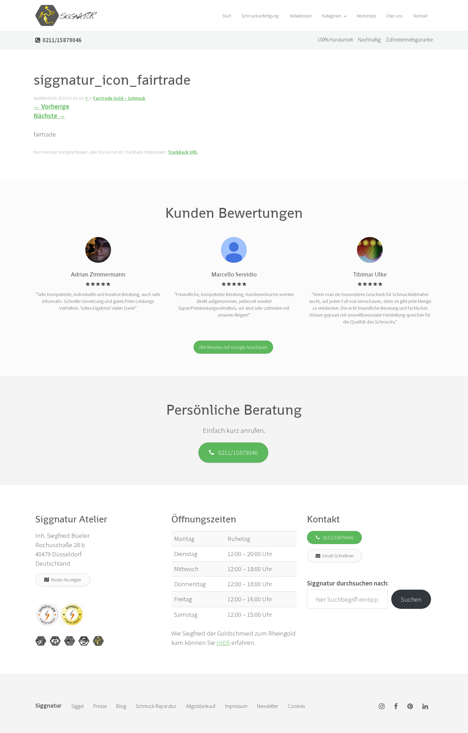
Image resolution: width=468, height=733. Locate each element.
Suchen (411, 599)
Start (226, 16)
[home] (66, 8)
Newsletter (267, 706)
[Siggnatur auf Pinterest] (410, 707)
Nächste (49, 115)
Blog (121, 706)
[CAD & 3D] (55, 640)
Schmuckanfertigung (260, 16)
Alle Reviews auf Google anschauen (233, 347)
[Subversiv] (69, 640)
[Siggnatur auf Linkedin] (425, 707)
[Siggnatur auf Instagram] (381, 707)
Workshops (366, 16)
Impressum (236, 706)
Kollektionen (300, 16)
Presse (100, 706)
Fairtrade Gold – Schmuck (119, 98)
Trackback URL (182, 152)
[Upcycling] (40, 640)
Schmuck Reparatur (156, 706)
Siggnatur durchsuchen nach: (348, 583)
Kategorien (332, 16)
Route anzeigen (65, 580)
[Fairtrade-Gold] (83, 640)
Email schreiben (337, 556)
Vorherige (51, 106)
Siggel (77, 706)
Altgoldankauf (200, 706)
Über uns (394, 16)
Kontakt (420, 16)
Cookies (296, 706)
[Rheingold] (98, 640)
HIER (223, 642)
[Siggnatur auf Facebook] (395, 707)
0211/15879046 (236, 452)
